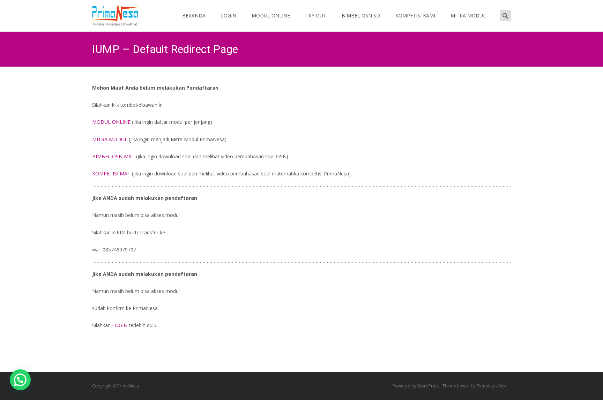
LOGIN (228, 15)
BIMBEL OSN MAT (113, 156)
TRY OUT (315, 15)
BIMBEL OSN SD (361, 15)
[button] (20, 379)
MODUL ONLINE (271, 15)
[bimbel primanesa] (109, 14)
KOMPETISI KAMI (415, 15)
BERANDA (194, 15)
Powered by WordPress (416, 386)
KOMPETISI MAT (111, 173)
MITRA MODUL (468, 15)
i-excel (464, 386)
